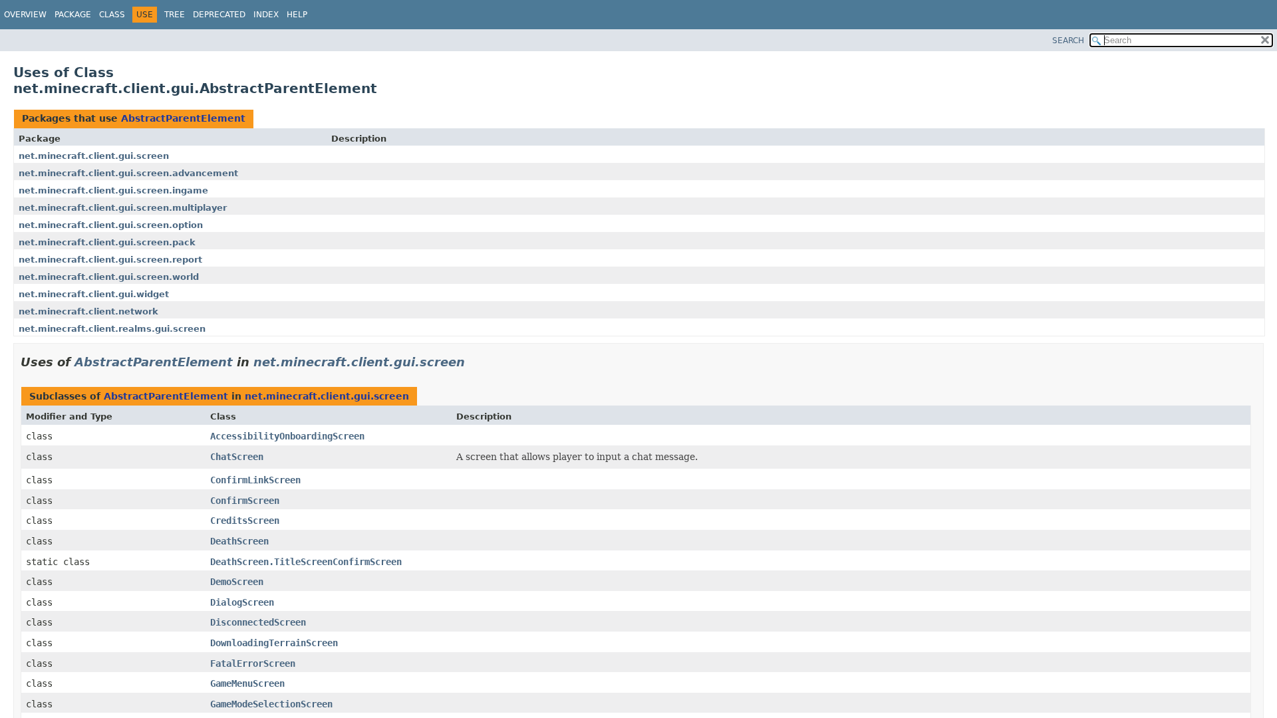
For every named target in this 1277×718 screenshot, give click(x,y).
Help (297, 14)
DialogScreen (242, 602)
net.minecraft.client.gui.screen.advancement (128, 173)
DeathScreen (239, 541)
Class (112, 14)
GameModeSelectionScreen (271, 704)
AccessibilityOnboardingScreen (287, 436)
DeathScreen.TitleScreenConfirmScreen (306, 561)
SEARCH (1068, 40)
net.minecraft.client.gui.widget (94, 294)
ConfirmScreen (244, 500)
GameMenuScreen (247, 683)
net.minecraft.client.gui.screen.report (110, 260)
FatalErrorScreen (252, 663)
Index (266, 14)
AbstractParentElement (183, 118)
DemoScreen (236, 581)
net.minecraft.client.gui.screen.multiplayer (123, 208)
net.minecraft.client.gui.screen (94, 156)
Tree (174, 14)
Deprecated (219, 14)
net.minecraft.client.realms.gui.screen (112, 329)
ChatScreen (236, 456)
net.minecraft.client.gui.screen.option (111, 225)
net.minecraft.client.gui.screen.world (109, 277)
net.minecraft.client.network (88, 311)
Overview (25, 14)
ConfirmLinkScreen (255, 480)
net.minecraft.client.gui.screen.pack (107, 242)
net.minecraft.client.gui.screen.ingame (113, 190)
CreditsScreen (244, 520)
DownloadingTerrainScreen (274, 643)
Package (73, 14)
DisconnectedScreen (258, 622)
